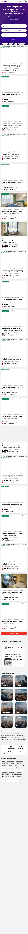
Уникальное (21, 43)
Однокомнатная (10, 761)
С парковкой (11, 772)
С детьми (4, 778)
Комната (10, 765)
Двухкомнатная (19, 761)
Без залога (18, 778)
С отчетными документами (13, 780)
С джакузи (15, 769)
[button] (14, 47)
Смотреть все (14, 633)
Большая (12, 763)
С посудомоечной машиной (8, 776)
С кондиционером (5, 774)
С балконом (4, 772)
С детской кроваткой (6, 769)
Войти (20, 1)
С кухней (9, 767)
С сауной (19, 772)
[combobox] (14, 26)
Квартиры (5, 43)
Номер (3, 767)
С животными (11, 778)
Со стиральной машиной (16, 774)
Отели (10, 43)
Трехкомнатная (5, 763)
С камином (22, 769)
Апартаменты (17, 765)
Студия (3, 761)
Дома (15, 43)
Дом (23, 765)
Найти (14, 39)
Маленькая (19, 763)
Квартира (4, 765)
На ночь (3, 780)
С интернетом (19, 776)
